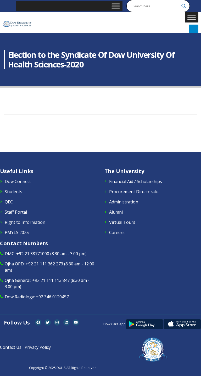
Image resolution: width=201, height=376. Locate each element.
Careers (117, 232)
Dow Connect (18, 181)
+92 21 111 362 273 (44, 264)
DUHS (61, 368)
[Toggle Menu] (115, 5)
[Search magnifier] (183, 6)
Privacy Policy (38, 347)
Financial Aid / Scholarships (135, 181)
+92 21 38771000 (32, 254)
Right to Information (25, 222)
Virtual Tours (122, 222)
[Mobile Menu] (193, 29)
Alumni (116, 212)
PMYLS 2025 (17, 232)
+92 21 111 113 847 (51, 280)
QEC (9, 202)
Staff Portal (16, 212)
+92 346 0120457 (52, 297)
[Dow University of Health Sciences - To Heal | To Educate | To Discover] (17, 24)
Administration (123, 202)
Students (13, 192)
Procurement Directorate (134, 192)
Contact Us (10, 347)
